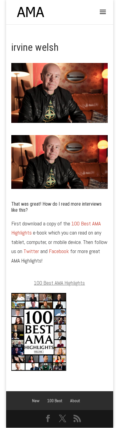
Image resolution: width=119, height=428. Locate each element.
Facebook (59, 251)
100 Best (54, 400)
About (75, 400)
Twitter (31, 251)
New (35, 400)
